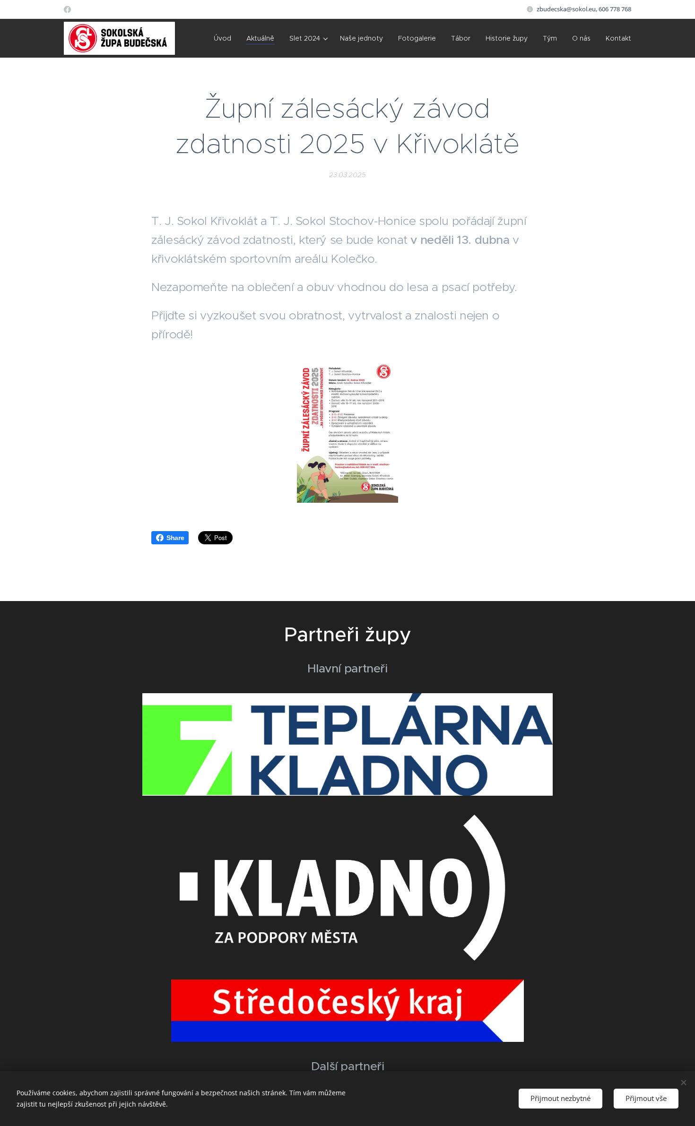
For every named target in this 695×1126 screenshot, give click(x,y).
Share (175, 538)
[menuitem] (225, 38)
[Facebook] (67, 9)
